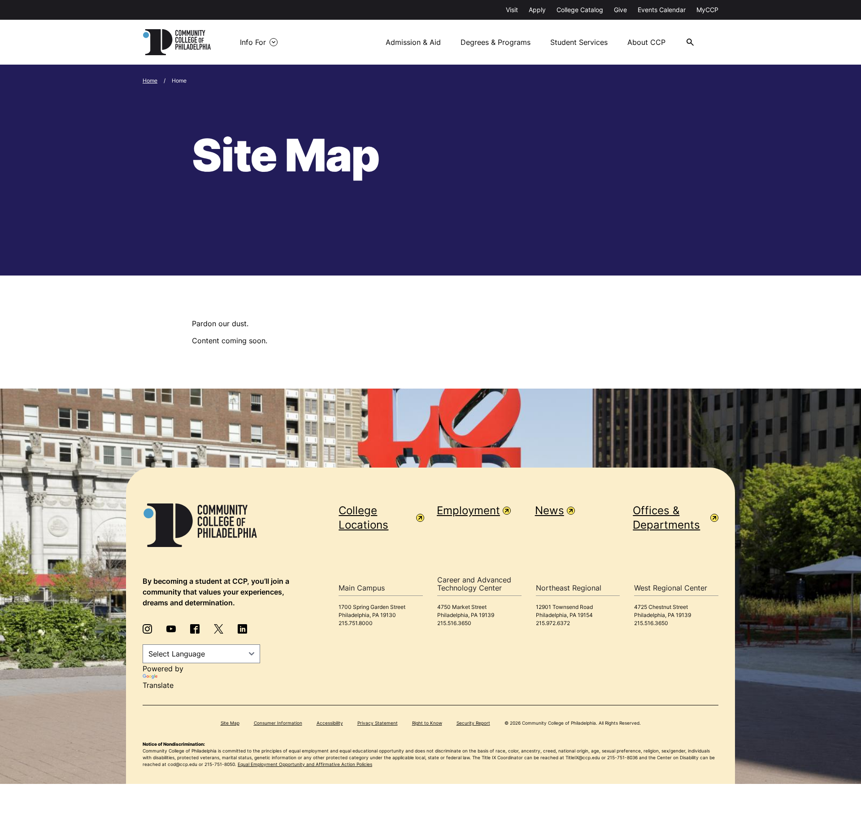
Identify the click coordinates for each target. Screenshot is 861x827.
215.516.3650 (454, 623)
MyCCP (707, 9)
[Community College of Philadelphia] (177, 42)
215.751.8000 (356, 623)
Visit (512, 9)
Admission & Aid (413, 42)
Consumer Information (278, 723)
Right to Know (427, 723)
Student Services (579, 42)
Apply (537, 9)
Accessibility (330, 723)
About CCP (646, 42)
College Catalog (580, 9)
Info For (253, 42)
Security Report (473, 723)
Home (150, 80)
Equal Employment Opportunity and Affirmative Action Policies (305, 764)
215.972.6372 (553, 623)
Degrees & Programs (496, 42)
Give (620, 9)
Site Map (230, 723)
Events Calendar (662, 9)
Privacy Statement (377, 723)
